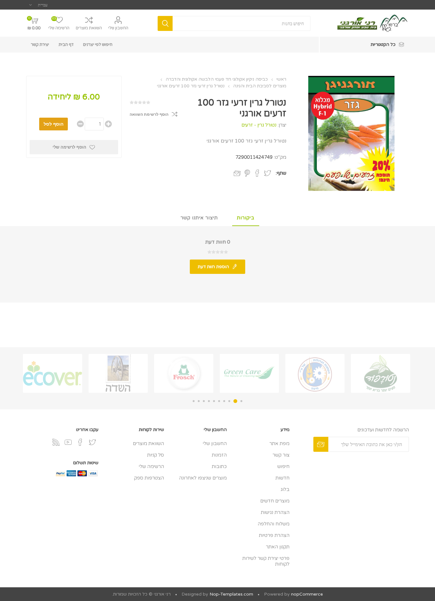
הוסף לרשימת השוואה (149, 114)
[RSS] (56, 442)
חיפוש (283, 466)
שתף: (281, 173)
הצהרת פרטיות (274, 535)
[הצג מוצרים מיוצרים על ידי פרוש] (183, 373)
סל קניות (155, 455)
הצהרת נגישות (275, 512)
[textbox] (242, 23)
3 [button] (229, 401)
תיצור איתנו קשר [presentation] (199, 218)
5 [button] (219, 401)
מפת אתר (279, 443)
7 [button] (209, 401)
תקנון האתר (277, 547)
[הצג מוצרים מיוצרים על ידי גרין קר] (249, 373)
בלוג (285, 489)
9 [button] (199, 401)
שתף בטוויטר (267, 173)
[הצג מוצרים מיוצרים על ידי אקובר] (52, 373)
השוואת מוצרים (89, 28)
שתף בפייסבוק (257, 173)
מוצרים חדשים (274, 501)
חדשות (282, 478)
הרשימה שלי (151, 466)
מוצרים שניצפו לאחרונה (203, 478)
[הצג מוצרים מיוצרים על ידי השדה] (118, 373)
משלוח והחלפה (273, 524)
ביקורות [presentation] (245, 218)
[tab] (245, 218)
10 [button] (194, 401)
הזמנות (219, 455)
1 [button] (241, 401)
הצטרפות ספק (149, 478)
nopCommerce (307, 594)
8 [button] (204, 401)
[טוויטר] (92, 442)
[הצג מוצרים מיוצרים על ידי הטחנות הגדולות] (315, 373)
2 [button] (235, 401)
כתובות (219, 466)
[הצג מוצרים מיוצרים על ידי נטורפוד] (380, 373)
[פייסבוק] (80, 442)
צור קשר (281, 455)
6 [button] (214, 401)
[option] (380, 373)
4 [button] (224, 401)
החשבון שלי (118, 28)
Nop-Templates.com (231, 594)
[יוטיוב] (68, 442)
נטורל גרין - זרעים (258, 125)
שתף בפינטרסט (247, 173)
